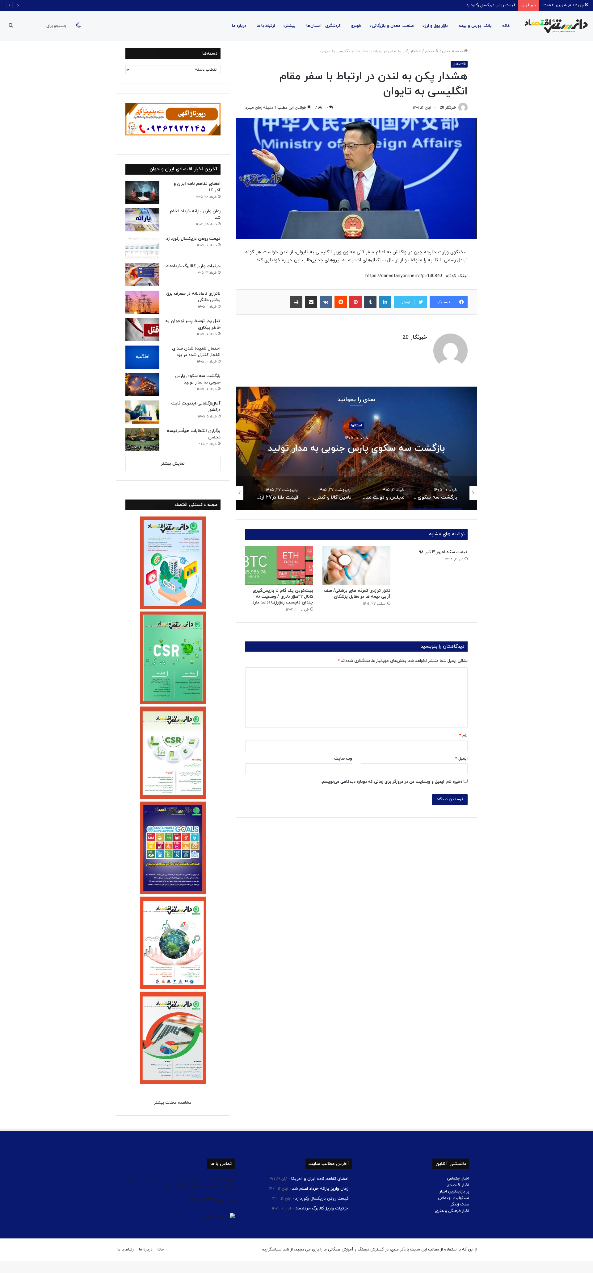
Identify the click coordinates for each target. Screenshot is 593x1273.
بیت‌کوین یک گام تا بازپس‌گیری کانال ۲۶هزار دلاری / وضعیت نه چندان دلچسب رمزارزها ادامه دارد (282, 596)
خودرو (356, 26)
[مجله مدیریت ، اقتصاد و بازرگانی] (554, 26)
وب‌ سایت (343, 758)
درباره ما (239, 26)
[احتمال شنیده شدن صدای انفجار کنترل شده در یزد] (142, 357)
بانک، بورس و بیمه (475, 26)
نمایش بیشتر (173, 463)
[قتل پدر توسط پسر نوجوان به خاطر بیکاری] (142, 329)
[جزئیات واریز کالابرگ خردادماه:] (142, 274)
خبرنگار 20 (448, 107)
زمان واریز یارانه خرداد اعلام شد (320, 1189)
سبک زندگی (459, 1204)
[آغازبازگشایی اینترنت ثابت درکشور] (142, 412)
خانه (506, 26)
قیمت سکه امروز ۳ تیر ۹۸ (443, 552)
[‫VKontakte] (326, 302)
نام (463, 735)
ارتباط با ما (266, 26)
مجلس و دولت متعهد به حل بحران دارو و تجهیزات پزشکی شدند (356, 448)
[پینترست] (355, 302)
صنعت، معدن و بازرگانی (393, 26)
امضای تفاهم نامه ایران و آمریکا (319, 1179)
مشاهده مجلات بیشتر (172, 1102)
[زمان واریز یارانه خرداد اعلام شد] (142, 219)
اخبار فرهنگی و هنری (452, 1211)
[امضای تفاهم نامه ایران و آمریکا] (142, 192)
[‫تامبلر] (370, 302)
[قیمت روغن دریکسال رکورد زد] (142, 247)
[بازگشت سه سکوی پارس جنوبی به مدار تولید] (142, 384)
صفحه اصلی (453, 51)
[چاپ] (296, 302)
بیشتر (290, 26)
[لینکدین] (385, 302)
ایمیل (461, 758)
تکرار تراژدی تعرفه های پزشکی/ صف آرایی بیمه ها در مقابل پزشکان (357, 593)
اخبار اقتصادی (458, 1185)
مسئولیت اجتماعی (453, 1198)
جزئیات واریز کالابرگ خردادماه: (490, 5)
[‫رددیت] (340, 302)
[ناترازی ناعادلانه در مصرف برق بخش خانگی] (142, 302)
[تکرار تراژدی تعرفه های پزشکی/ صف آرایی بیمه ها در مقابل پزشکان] (356, 565)
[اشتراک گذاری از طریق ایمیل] (311, 302)
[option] (356, 448)
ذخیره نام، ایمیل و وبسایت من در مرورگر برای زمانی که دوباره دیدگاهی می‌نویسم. (391, 782)
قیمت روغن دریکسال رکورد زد (193, 239)
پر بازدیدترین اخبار (454, 1191)
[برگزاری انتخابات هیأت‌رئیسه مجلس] (142, 439)
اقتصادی (432, 51)
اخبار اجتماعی (458, 1178)
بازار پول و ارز (436, 26)
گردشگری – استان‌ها (323, 26)
